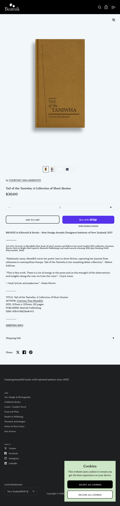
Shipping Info (13, 337)
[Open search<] (99, 7)
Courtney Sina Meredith (30, 300)
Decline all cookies (90, 494)
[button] (110, 207)
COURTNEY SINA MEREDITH (25, 180)
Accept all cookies (90, 484)
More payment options (88, 226)
